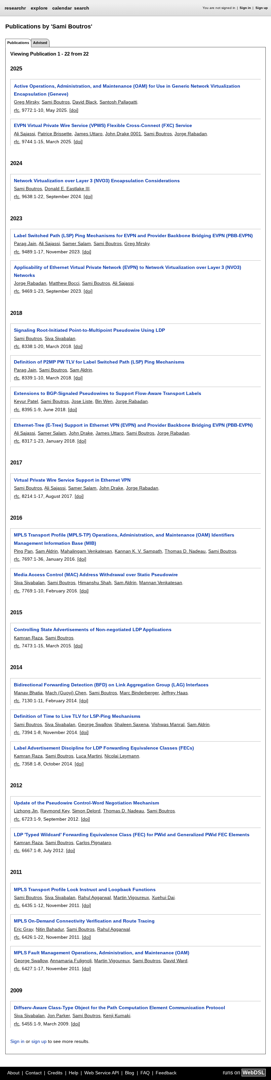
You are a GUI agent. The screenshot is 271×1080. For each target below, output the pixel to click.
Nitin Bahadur (50, 929)
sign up (39, 1041)
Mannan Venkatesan (160, 582)
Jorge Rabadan (190, 133)
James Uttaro (88, 133)
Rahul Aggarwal (94, 897)
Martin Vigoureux (131, 897)
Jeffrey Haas (174, 692)
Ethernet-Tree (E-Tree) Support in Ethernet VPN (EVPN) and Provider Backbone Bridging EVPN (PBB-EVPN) (133, 425)
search (81, 8)
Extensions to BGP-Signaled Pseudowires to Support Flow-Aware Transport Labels (107, 393)
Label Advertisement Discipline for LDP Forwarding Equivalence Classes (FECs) (104, 748)
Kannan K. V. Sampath (138, 551)
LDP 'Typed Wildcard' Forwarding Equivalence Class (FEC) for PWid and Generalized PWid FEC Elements (132, 834)
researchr (15, 7)
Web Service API (101, 1072)
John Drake (81, 433)
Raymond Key (54, 810)
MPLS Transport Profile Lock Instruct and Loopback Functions (85, 889)
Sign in (245, 8)
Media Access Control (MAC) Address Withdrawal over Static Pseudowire (96, 574)
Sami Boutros (56, 102)
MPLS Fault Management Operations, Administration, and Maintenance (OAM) (101, 952)
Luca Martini (89, 755)
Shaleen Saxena (131, 724)
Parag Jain (25, 243)
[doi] (73, 110)
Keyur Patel (26, 401)
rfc (16, 110)
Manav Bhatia (28, 692)
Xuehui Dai (163, 897)
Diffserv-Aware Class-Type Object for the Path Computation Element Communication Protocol (119, 1007)
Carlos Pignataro (93, 842)
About (13, 1072)
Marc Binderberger (139, 692)
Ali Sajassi (24, 133)
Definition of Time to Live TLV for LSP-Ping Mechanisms (77, 716)
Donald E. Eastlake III (67, 188)
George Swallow (95, 724)
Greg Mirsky (26, 102)
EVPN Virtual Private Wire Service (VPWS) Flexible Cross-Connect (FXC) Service (103, 125)
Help (73, 1072)
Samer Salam (76, 243)
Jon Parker (58, 1015)
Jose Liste (82, 401)
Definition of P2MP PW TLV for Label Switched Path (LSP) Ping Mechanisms (99, 362)
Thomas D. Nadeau (185, 551)
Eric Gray (23, 929)
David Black (84, 102)
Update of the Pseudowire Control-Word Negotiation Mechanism (86, 802)
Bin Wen (104, 401)
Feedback (166, 1072)
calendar (62, 8)
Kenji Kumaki (116, 1015)
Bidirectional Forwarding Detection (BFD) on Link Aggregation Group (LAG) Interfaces (111, 684)
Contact (33, 1072)
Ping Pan (23, 551)
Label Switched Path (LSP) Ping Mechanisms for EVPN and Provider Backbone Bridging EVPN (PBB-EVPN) (133, 235)
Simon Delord (86, 810)
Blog (129, 1072)
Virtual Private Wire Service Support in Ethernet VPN (72, 480)
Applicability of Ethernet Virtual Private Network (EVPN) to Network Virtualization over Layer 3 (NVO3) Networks (127, 271)
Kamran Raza (28, 637)
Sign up (261, 8)
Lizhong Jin (26, 810)
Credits (55, 1072)
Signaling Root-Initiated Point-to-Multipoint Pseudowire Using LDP (89, 330)
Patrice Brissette (55, 133)
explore (39, 8)
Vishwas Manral (167, 724)
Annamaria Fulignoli (71, 960)
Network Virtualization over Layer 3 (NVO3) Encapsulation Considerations (97, 180)
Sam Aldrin (81, 369)
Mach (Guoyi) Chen (65, 692)
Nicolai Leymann (121, 755)
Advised (40, 43)
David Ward (175, 960)
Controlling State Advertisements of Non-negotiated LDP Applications (93, 629)
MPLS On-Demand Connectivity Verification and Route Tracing (84, 921)
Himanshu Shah (94, 582)
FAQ (145, 1072)
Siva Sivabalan (60, 338)
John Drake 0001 (123, 133)
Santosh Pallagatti (118, 102)
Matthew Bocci (64, 283)
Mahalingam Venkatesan (86, 551)
